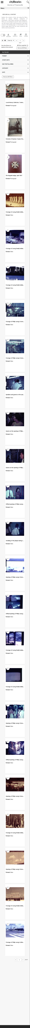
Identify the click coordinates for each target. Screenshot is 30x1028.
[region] (15, 64)
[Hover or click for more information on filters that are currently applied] (27, 45)
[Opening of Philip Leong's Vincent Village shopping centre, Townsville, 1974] (15, 565)
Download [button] (8, 35)
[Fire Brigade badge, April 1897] (15, 164)
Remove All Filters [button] (22, 48)
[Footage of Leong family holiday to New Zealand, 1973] (15, 638)
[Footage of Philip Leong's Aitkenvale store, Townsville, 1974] (15, 930)
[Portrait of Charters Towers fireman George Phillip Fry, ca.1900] (15, 127)
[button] (15, 35)
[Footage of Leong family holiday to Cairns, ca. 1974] (15, 894)
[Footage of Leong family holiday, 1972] (15, 273)
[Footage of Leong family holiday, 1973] (15, 200)
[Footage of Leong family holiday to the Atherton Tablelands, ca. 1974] (15, 821)
